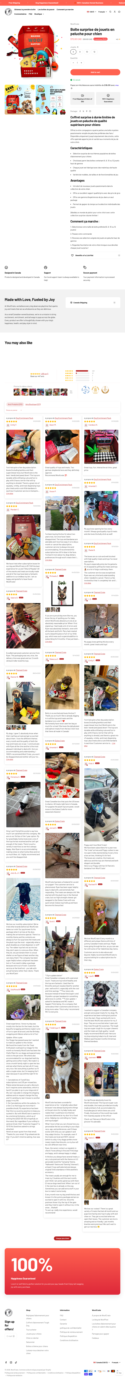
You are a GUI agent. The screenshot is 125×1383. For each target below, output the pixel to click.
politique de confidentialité (70, 1328)
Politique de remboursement (71, 1332)
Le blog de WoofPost (100, 1319)
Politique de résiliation (14, 1375)
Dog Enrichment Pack (24, 418)
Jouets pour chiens (33, 1334)
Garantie (63, 1324)
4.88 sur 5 (44, 374)
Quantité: (74, 58)
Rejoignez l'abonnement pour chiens (37, 1316)
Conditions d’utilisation (55, 1373)
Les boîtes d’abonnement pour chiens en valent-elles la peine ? (104, 1327)
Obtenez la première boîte (24, 9)
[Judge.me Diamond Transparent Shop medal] (86, 390)
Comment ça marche (65, 9)
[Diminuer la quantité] (73, 62)
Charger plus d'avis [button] (62, 1238)
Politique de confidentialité (36, 1373)
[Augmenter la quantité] (81, 62)
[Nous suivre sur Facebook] (6, 1362)
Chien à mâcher (32, 1338)
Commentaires (20, 14)
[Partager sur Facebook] (80, 111)
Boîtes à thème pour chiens (37, 1346)
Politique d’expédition (72, 1373)
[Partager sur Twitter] (83, 111)
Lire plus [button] (9, 493)
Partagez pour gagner (100, 1334)
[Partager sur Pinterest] (86, 111)
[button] (69, 371)
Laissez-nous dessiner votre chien (37, 1351)
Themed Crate (60, 569)
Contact (63, 1319)
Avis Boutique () (33, 404)
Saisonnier (30, 1342)
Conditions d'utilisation (69, 1340)
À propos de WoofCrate (101, 1315)
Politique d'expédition (68, 1336)
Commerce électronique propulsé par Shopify (35, 1370)
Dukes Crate (60, 741)
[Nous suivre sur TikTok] (16, 1362)
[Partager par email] (90, 111)
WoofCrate (74, 24)
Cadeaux (95, 1338)
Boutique (38, 14)
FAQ (30, 14)
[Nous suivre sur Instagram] (11, 1362)
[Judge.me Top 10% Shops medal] (105, 390)
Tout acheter (31, 1330)
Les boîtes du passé (46, 9)
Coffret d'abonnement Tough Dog (37, 1324)
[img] (39, 373)
